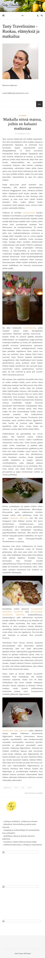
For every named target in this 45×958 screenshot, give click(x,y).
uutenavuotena (29, 212)
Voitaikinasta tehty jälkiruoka (14, 730)
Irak (22, 787)
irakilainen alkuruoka (19, 518)
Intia (16, 787)
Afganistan (7, 787)
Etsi (39, 104)
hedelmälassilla (29, 328)
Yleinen (23, 116)
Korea (30, 787)
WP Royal (27, 953)
